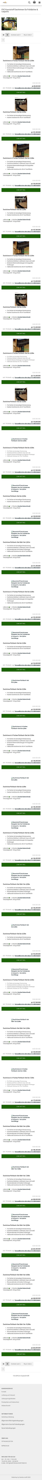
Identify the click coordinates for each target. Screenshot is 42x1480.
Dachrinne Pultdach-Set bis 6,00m (14, 787)
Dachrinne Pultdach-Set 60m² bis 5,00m (16, 1028)
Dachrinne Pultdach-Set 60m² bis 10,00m (17, 1324)
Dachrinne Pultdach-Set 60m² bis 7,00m (16, 1176)
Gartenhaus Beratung (8, 1417)
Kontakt (4, 1391)
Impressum (5, 1446)
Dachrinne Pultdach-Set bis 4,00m (14, 401)
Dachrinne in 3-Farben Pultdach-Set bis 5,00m (18, 592)
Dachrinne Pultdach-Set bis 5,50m (14, 689)
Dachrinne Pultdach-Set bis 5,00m (14, 643)
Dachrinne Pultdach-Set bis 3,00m (14, 209)
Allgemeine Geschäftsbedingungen (13, 1424)
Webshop (14, 1477)
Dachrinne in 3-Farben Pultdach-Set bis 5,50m (18, 735)
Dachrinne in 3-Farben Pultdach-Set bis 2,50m (18, 60)
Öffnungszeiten (7, 1441)
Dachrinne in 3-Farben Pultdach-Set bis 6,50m (18, 980)
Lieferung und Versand (8, 1395)
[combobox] (16, 35)
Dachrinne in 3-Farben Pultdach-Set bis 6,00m (18, 833)
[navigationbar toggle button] (39, 2)
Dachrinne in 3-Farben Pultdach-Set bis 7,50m (18, 1078)
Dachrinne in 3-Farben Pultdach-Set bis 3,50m (18, 256)
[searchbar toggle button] (29, 2)
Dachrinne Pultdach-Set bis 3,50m (14, 307)
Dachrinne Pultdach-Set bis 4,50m (14, 496)
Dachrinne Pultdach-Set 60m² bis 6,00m (16, 1126)
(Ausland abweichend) (23, 76)
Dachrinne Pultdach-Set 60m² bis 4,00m (16, 884)
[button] (4, 35)
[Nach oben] (36, 1476)
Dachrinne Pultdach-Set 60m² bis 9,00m (16, 1275)
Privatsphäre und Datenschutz (10, 1402)
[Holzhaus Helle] (4, 2)
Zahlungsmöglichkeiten (8, 1398)
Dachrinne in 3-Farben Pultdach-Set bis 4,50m (18, 448)
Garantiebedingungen (9, 1428)
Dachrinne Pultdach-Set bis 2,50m (14, 112)
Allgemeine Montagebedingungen (12, 1420)
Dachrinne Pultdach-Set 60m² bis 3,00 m (16, 542)
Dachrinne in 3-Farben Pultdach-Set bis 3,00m (18, 158)
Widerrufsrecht (6, 1405)
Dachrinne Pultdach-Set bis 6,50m (14, 934)
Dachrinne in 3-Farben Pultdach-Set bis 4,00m (18, 353)
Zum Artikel (21, 92)
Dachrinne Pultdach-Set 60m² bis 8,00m (16, 1225)
